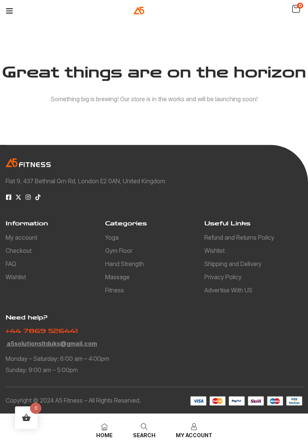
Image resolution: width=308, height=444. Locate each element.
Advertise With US (228, 290)
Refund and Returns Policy (239, 237)
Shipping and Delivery (232, 264)
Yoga (112, 237)
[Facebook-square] (9, 197)
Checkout (19, 250)
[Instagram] (28, 197)
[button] (295, 9)
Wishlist (16, 277)
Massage (117, 277)
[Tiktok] (38, 197)
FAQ (11, 264)
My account (21, 237)
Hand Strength (124, 264)
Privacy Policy (223, 277)
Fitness (114, 290)
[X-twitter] (18, 197)
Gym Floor (119, 250)
